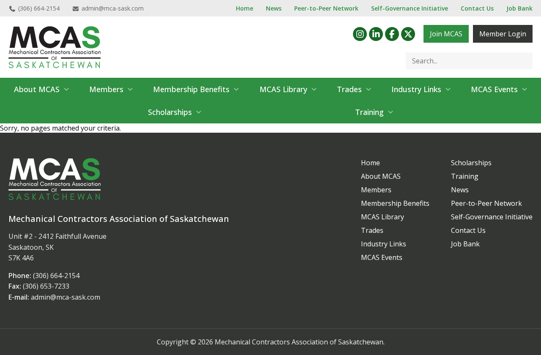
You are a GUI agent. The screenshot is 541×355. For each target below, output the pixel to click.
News (273, 8)
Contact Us (477, 8)
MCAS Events (494, 89)
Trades (349, 89)
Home (244, 8)
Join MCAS (446, 33)
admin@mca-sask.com (113, 8)
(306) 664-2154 (39, 8)
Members (106, 89)
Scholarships (170, 112)
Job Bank (519, 8)
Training (369, 112)
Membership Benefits (191, 89)
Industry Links (416, 89)
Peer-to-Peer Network (326, 8)
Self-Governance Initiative (409, 8)
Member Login (502, 33)
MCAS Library (283, 89)
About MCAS (37, 89)
